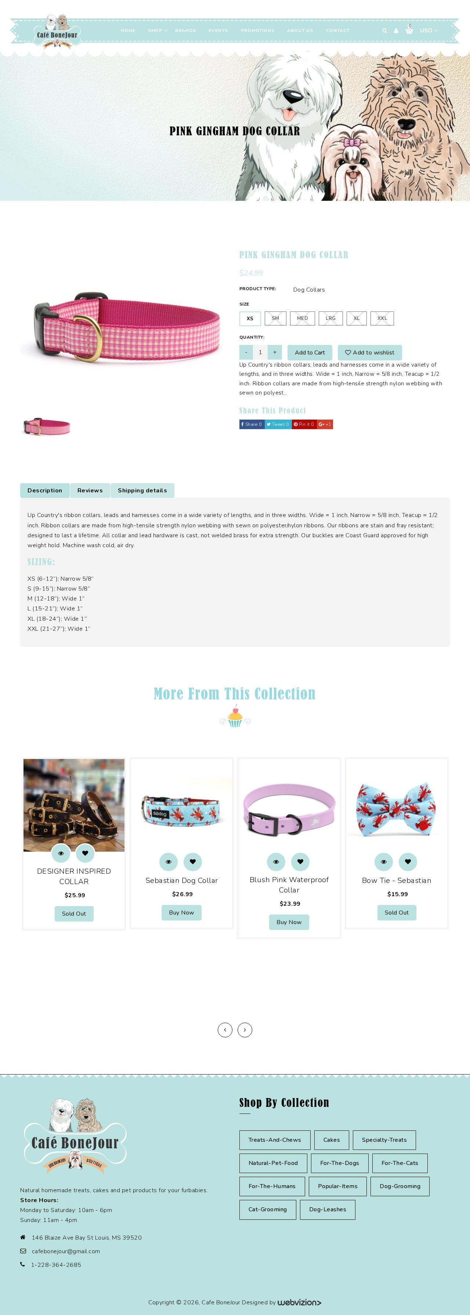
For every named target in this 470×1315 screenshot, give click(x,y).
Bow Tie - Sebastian (397, 880)
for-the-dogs (339, 1163)
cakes (331, 1140)
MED (302, 318)
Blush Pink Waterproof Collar (289, 885)
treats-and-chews (275, 1140)
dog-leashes (328, 1209)
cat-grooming (268, 1209)
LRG (331, 318)
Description (45, 491)
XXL (382, 318)
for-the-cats (400, 1163)
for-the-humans (272, 1186)
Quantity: (252, 337)
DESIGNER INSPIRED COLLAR (74, 876)
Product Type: (257, 289)
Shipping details (142, 491)
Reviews (90, 491)
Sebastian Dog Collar (181, 880)
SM (275, 318)
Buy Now (181, 913)
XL (357, 318)
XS (250, 319)
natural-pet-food (273, 1163)
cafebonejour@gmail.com (66, 1251)
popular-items (338, 1186)
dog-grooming (400, 1186)
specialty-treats (384, 1140)
